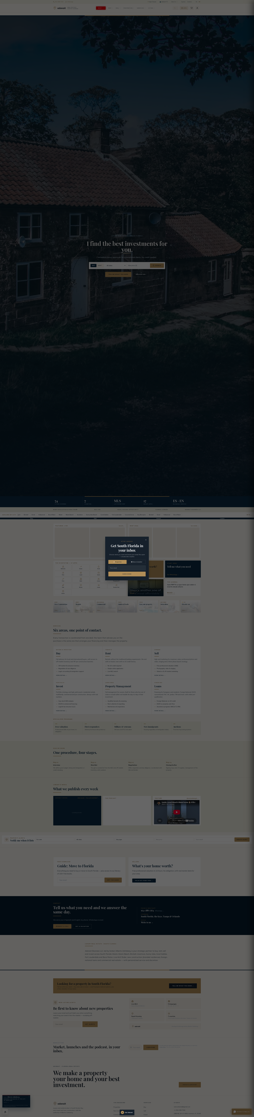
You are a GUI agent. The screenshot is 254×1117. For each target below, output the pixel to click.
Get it (141, 563)
